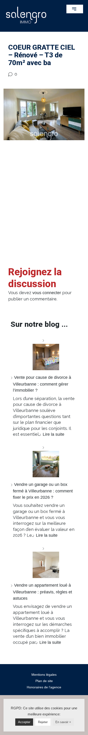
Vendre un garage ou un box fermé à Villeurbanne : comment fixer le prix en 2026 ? (43, 491)
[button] (74, 9)
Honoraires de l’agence (44, 687)
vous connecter (46, 292)
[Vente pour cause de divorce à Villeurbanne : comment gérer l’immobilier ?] (44, 353)
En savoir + (63, 722)
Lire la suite (53, 434)
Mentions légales (44, 674)
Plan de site (44, 681)
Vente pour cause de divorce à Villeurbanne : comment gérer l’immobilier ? (42, 384)
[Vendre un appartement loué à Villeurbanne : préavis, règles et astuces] (44, 561)
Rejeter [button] (43, 722)
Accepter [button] (24, 722)
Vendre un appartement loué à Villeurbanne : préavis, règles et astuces (42, 591)
